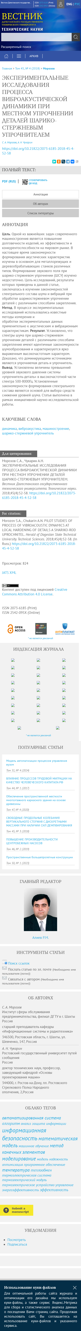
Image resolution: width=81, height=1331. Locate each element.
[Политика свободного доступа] (16, 629)
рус (77, 4)
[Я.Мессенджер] (54, 161)
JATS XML (9, 572)
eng (69, 4)
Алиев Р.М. (40, 937)
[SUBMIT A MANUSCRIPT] (16, 1210)
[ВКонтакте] (72, 161)
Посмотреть (16, 1239)
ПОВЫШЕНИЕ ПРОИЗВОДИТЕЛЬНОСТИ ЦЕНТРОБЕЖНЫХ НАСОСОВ (32, 841)
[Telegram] (68, 161)
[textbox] (40, 37)
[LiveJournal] (63, 161)
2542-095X (43, 6)
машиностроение (56, 428)
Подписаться (17, 1244)
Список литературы (40, 213)
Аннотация (40, 194)
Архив (33, 56)
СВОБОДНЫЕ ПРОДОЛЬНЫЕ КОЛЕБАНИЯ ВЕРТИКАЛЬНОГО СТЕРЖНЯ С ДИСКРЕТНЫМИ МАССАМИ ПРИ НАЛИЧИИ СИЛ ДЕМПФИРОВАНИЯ (39, 821)
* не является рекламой (40, 638)
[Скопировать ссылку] (77, 161)
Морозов (49, 68)
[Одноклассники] (59, 161)
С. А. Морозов (9, 142)
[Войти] (60, 4)
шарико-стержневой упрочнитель (28, 433)
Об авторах (40, 204)
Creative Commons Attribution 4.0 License (34, 591)
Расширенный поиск (16, 47)
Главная (7, 68)
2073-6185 (43, 2)
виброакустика (29, 428)
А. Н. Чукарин (25, 142)
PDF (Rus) (9, 181)
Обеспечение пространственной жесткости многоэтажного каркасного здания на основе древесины (36, 800)
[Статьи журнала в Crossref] (41, 629)
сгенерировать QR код (35, 182)
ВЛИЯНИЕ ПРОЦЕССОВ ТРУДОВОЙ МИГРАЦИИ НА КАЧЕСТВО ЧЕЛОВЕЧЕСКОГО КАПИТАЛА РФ (39, 780)
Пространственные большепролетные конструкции (39, 857)
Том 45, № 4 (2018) (27, 68)
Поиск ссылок (18, 963)
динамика (9, 428)
